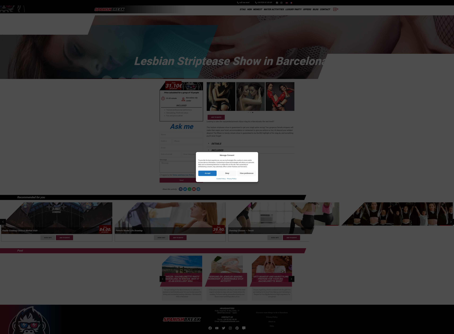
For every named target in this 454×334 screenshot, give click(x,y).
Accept (207, 173)
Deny (227, 173)
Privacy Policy (231, 179)
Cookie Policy (221, 179)
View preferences (246, 173)
